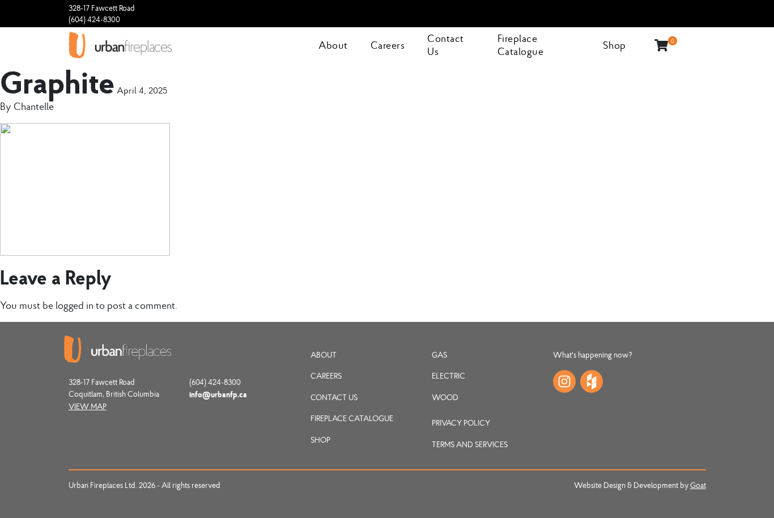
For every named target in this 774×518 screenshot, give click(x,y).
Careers (388, 45)
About (333, 45)
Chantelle (34, 106)
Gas (439, 355)
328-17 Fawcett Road (102, 8)
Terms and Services (470, 444)
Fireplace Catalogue (520, 45)
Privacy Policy (461, 423)
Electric (448, 376)
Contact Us (334, 397)
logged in (74, 305)
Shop (614, 45)
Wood (445, 397)
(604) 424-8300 (94, 19)
